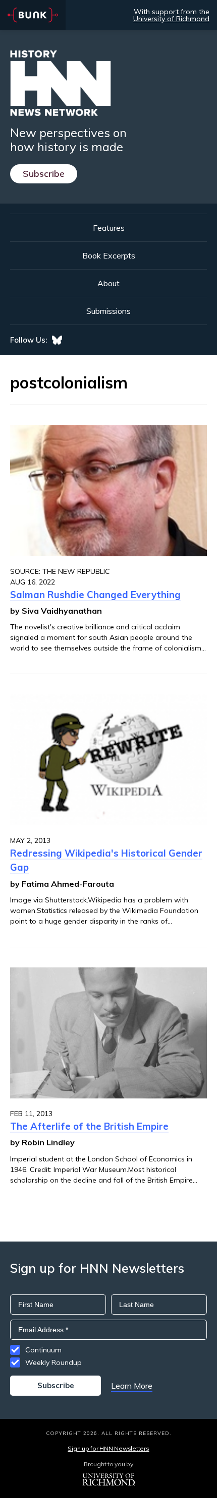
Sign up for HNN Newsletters (108, 1448)
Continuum (43, 1349)
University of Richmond (171, 18)
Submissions (108, 311)
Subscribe (44, 173)
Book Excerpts (108, 255)
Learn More (131, 1386)
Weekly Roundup (53, 1362)
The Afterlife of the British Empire (89, 1126)
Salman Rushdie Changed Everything (95, 595)
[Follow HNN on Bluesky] (57, 340)
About (108, 283)
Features (109, 228)
